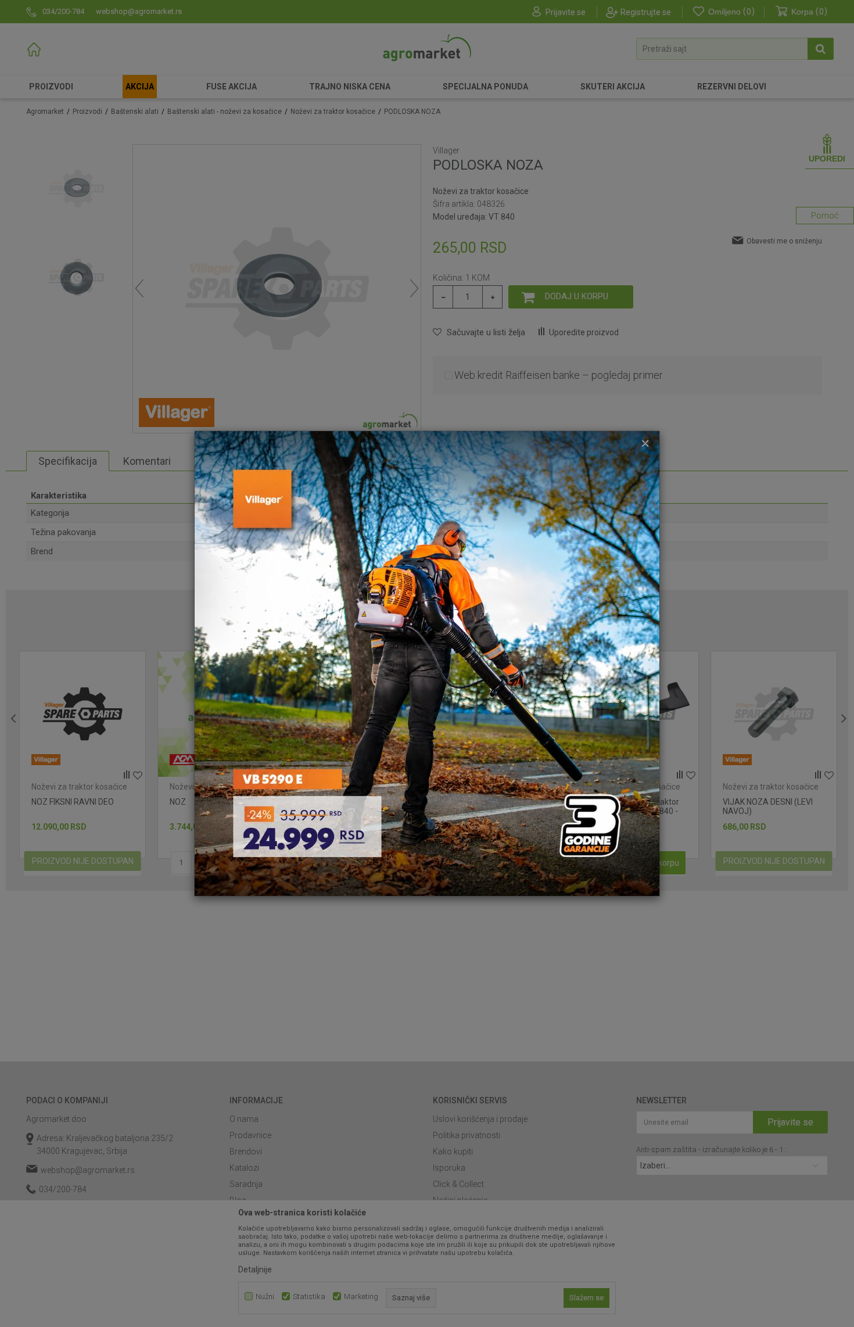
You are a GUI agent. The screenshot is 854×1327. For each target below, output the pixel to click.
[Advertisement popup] (427, 663)
